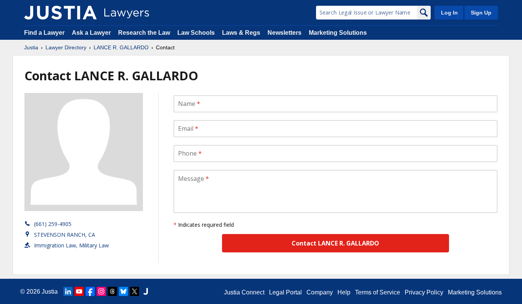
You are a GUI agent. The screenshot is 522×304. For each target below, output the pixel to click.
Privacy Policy (424, 292)
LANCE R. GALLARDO (121, 47)
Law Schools (196, 32)
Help (343, 292)
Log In (449, 13)
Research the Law (144, 32)
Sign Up (481, 13)
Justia (31, 47)
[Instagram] (101, 291)
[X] (134, 291)
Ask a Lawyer (92, 32)
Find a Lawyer (44, 32)
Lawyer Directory (65, 47)
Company (319, 292)
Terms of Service (377, 292)
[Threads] (112, 291)
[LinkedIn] (68, 291)
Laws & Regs (241, 32)
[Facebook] (90, 291)
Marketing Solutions (338, 32)
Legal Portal (285, 292)
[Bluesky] (123, 291)
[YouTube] (79, 291)
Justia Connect (244, 292)
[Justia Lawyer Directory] (60, 13)
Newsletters (284, 32)
